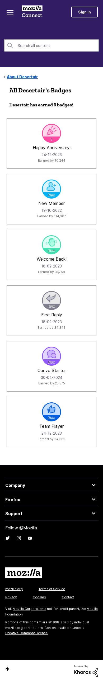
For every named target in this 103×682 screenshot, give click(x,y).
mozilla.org (14, 589)
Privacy (11, 597)
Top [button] (7, 669)
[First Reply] (51, 300)
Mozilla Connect (32, 11)
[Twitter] (7, 538)
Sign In (84, 12)
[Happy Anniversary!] (51, 133)
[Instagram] (18, 538)
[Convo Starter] (51, 356)
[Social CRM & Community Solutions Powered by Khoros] (86, 670)
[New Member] (51, 189)
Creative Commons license (26, 633)
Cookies (39, 597)
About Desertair (22, 76)
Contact (68, 597)
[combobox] (51, 45)
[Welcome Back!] (51, 244)
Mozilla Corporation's (29, 609)
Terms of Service (52, 589)
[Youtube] (29, 538)
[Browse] (10, 12)
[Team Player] (51, 411)
